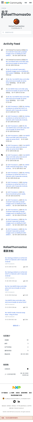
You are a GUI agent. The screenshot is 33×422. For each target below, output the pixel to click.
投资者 (18, 393)
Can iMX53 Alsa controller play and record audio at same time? (17, 90)
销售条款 (14, 405)
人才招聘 (11, 393)
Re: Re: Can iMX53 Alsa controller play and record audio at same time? (17, 61)
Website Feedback (19, 408)
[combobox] (16, 32)
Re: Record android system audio (15, 193)
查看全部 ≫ (16, 325)
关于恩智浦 (4, 393)
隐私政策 (4, 405)
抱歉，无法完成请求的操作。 (10, 418)
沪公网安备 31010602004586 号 (12, 398)
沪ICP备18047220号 (25, 398)
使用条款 (9, 405)
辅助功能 (11, 408)
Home (4, 8)
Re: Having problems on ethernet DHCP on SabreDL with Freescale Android (17, 108)
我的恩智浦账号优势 (16, 395)
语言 (26, 3)
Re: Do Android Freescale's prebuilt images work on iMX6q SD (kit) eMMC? (17, 52)
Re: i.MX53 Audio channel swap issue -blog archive (17, 166)
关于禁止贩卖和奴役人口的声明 (24, 405)
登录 (30, 3)
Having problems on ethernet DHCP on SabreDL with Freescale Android (16, 184)
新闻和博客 (24, 393)
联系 (30, 393)
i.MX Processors (13, 106)
